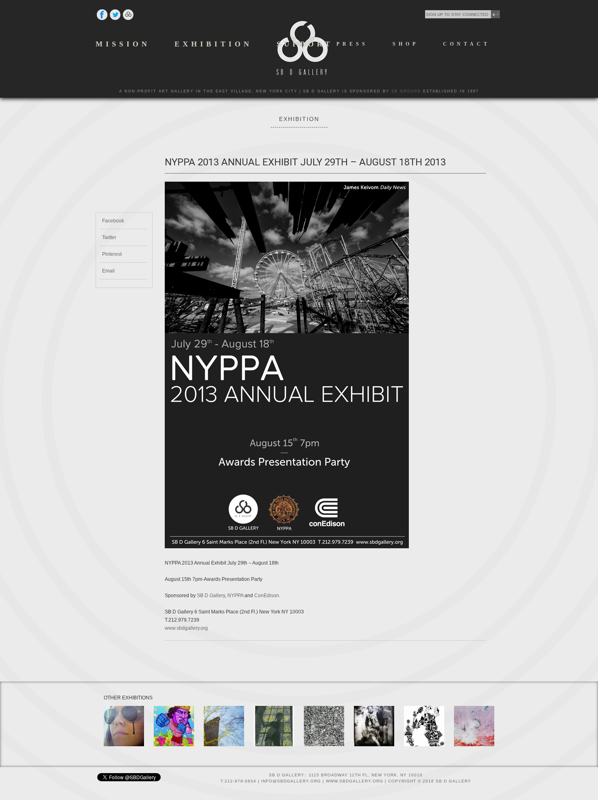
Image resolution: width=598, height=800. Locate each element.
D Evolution (319, 712)
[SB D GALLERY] (302, 73)
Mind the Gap (471, 712)
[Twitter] (115, 19)
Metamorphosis (223, 712)
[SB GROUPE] (128, 19)
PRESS (352, 44)
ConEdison (266, 595)
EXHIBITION (213, 44)
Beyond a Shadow (267, 715)
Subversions (120, 712)
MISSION (123, 44)
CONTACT (466, 44)
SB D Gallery (211, 595)
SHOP (406, 44)
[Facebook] (102, 19)
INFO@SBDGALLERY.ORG (291, 781)
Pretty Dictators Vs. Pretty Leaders (173, 717)
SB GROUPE (406, 91)
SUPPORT (305, 44)
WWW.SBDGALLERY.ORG (354, 781)
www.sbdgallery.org (186, 628)
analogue (367, 712)
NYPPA (235, 595)
